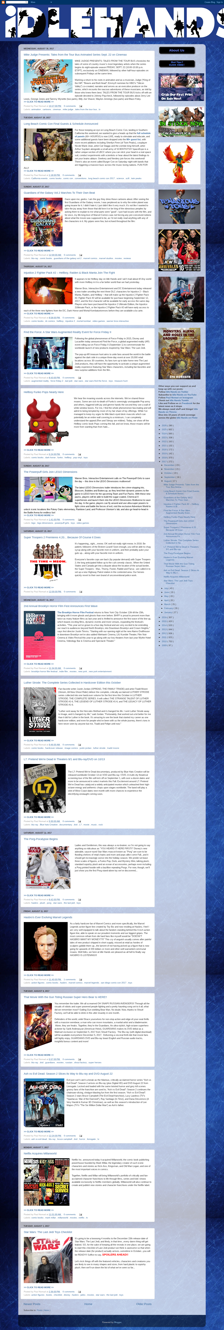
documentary (66, 825)
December (169, 465)
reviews (127, 258)
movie (87, 825)
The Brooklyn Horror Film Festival (75, 612)
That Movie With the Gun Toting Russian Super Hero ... (179, 565)
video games (98, 321)
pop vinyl (77, 457)
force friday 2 (57, 381)
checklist (58, 1295)
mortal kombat (84, 321)
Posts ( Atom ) (43, 1310)
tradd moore (113, 748)
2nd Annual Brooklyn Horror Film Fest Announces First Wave (61, 606)
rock (101, 825)
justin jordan (86, 748)
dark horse (50, 457)
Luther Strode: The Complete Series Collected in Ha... (181, 541)
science (120, 178)
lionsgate (91, 1139)
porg (49, 903)
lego (33, 523)
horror (82, 1139)
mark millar (51, 1218)
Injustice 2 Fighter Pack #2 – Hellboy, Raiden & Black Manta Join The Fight (69, 272)
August (168, 481)
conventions (81, 178)
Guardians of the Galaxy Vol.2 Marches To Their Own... (178, 498)
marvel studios (106, 258)
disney (67, 1295)
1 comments (70, 979)
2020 (164, 449)
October (168, 473)
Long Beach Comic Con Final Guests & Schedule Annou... (181, 492)
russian (69, 1062)
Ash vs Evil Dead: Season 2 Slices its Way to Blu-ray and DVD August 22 (68, 1073)
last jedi (69, 381)
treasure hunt (121, 381)
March (167, 604)
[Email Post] (80, 106)
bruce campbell (65, 1139)
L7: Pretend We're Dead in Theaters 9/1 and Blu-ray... (181, 548)
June (167, 592)
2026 (164, 425)
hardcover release (54, 748)
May (166, 596)
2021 (164, 446)
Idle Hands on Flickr (187, 418)
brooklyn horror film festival (44, 671)
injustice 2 (70, 321)
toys (111, 381)
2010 (164, 641)
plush (43, 903)
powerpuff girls (62, 523)
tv (99, 109)
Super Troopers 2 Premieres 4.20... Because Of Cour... (181, 528)
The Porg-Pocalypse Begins (41, 839)
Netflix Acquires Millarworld (40, 1153)
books (49, 1295)
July (166, 588)
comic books (55, 178)
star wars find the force (96, 381)
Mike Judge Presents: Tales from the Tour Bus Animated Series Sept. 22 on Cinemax (75, 54)
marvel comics (90, 258)
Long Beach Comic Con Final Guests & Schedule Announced (61, 123)
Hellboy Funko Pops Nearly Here (44, 392)
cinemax (57, 109)
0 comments (70, 106)
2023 (164, 437)
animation (36, 109)
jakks (83, 1295)
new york (83, 671)
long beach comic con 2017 (101, 178)
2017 (164, 461)
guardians (50, 1062)
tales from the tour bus (86, 109)
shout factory (80, 1062)
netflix (82, 1218)
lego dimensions (45, 523)
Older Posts (144, 1304)
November (169, 469)
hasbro (35, 903)
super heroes (95, 1062)
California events (39, 178)
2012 (164, 633)
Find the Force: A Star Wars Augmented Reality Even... (178, 511)
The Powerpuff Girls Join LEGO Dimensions (50, 471)
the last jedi (69, 903)
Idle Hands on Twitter (177, 392)
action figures (38, 983)
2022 (164, 441)
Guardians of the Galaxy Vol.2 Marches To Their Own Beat (59, 192)
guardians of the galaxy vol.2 (68, 258)
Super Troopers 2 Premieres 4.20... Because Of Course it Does (62, 537)
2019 (164, 453)
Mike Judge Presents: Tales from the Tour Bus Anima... (181, 485)
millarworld (63, 1218)
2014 (164, 625)
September (170, 477)
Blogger (117, 1322)
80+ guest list (133, 139)
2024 (164, 433)
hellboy (60, 321)
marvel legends (92, 983)
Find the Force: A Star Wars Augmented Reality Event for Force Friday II (67, 332)
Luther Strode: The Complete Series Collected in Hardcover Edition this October (72, 682)
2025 (164, 429)
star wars (79, 381)
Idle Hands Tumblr (179, 400)
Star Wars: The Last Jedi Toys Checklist (48, 1232)
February (169, 608)
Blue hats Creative (49, 825)
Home (88, 1304)
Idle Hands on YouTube (184, 395)
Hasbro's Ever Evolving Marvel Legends (48, 917)
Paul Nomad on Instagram (179, 398)
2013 (164, 629)
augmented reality (40, 381)
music (94, 825)
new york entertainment (100, 671)
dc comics (50, 321)
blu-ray (35, 258)
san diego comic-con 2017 (114, 983)
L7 (80, 825)
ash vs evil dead (39, 1139)
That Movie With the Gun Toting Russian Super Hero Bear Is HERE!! (65, 997)
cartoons (47, 109)
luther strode (99, 748)
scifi (128, 178)
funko (60, 457)
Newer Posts (32, 1304)
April (166, 600)
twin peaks (136, 178)
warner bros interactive (118, 321)
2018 (164, 458)
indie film (63, 671)
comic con (68, 178)
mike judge (68, 109)
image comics (71, 748)
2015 (164, 621)
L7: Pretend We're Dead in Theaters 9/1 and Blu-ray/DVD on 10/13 (64, 759)
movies (118, 258)
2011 (164, 637)
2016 (164, 617)
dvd (76, 825)
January (168, 612)
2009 (164, 645)
